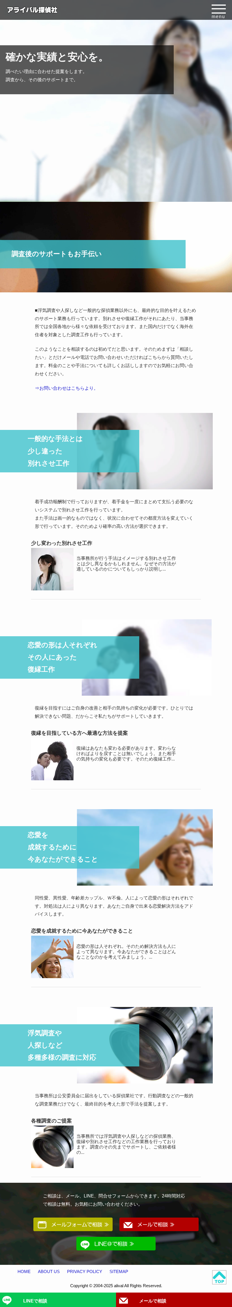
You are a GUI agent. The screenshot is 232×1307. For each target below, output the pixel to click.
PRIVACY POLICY (84, 1271)
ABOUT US (49, 1271)
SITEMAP (118, 1271)
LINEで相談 (35, 1301)
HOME (24, 1271)
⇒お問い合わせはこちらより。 (66, 388)
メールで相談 (152, 1301)
